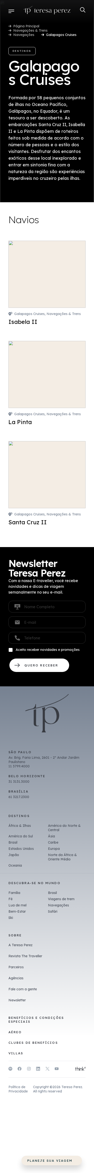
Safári (52, 911)
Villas (15, 1053)
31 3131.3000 (18, 781)
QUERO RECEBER (39, 665)
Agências (15, 978)
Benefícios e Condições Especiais (36, 1019)
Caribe (53, 842)
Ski (10, 918)
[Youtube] (57, 1069)
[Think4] (80, 1069)
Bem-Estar (17, 911)
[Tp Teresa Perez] (47, 11)
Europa (54, 848)
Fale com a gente (22, 989)
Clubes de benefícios (33, 1043)
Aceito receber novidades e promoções (48, 650)
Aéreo (15, 1032)
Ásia (51, 836)
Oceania (15, 865)
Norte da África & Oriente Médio (62, 857)
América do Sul (20, 836)
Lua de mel (17, 905)
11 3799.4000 (19, 766)
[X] (47, 1069)
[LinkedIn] (38, 1069)
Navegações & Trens (30, 30)
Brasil (12, 842)
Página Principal (26, 26)
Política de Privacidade (18, 1089)
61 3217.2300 (18, 797)
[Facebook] (19, 1069)
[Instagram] (29, 1069)
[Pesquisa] (83, 10)
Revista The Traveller (25, 956)
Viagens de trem (61, 899)
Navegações (23, 35)
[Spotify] (10, 1069)
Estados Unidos (21, 848)
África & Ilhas (19, 825)
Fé (10, 899)
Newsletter (17, 1000)
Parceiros (16, 967)
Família (14, 893)
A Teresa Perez (20, 945)
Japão (13, 855)
